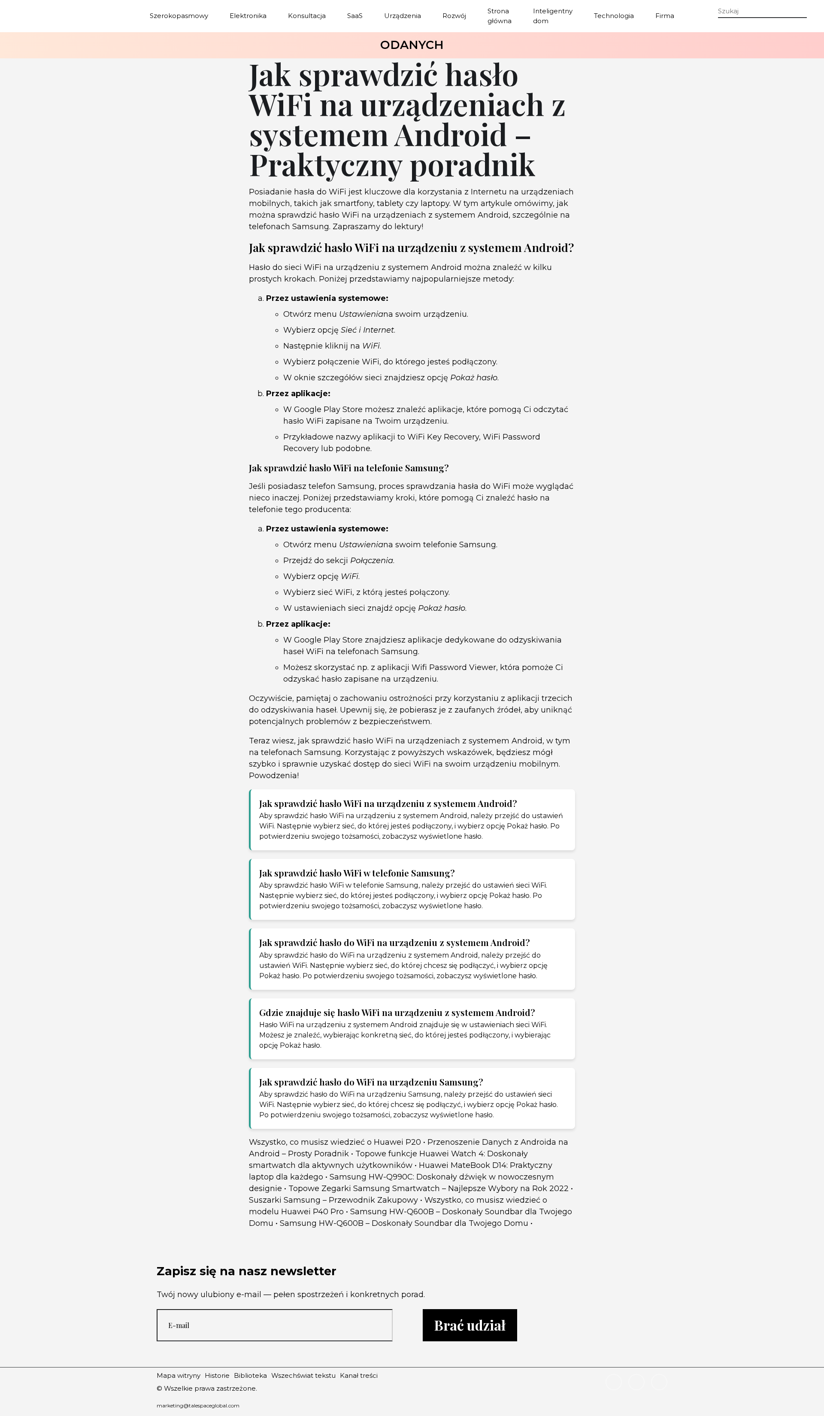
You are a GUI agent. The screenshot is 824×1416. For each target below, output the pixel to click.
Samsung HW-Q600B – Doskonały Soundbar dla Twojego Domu (404, 1223)
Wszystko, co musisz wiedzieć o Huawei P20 (335, 1142)
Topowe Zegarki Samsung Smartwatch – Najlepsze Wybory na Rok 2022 (428, 1188)
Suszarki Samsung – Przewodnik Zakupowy (333, 1200)
